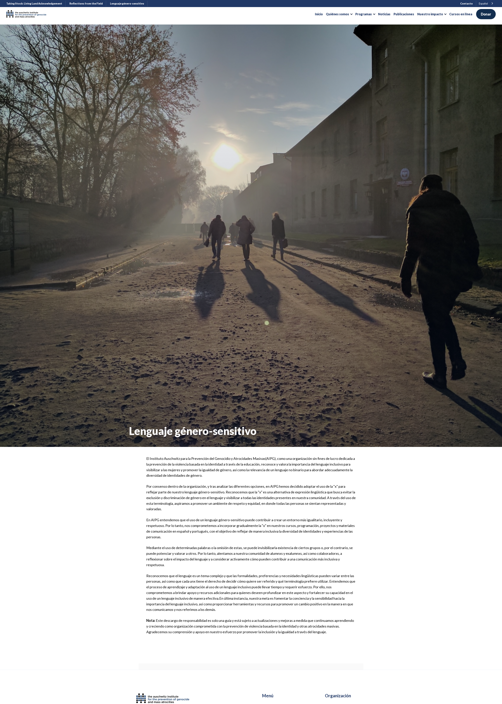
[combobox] (486, 3)
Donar (486, 14)
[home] (27, 14)
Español (483, 3)
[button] (339, 14)
